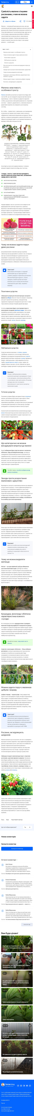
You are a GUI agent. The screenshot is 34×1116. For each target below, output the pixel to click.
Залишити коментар (17, 848)
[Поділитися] (20, 21)
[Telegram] (24, 1085)
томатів (28, 356)
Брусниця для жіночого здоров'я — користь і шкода (18, 904)
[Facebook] (18, 1085)
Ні (29, 827)
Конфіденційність (5, 1100)
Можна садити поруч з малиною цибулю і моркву (16, 79)
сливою (20, 352)
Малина (3, 95)
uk (18, 2)
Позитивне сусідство (10, 57)
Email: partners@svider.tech (7, 1111)
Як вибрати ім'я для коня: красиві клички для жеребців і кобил (18, 873)
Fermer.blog (2, 6)
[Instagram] (21, 1085)
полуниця (28, 396)
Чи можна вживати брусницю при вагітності (18, 919)
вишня (3, 413)
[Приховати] (30, 50)
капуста (16, 362)
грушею (24, 352)
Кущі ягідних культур (17, 819)
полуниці (14, 770)
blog (5, 2)
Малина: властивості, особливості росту (14, 52)
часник (13, 320)
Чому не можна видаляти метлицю (12, 72)
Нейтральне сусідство (10, 60)
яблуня (9, 298)
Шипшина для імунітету (12, 889)
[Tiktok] (30, 1085)
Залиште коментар (8, 844)
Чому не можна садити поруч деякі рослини (15, 55)
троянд (23, 358)
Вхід (25, 2)
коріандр (23, 320)
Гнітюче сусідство (9, 63)
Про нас (3, 1103)
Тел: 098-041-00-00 (5, 1109)
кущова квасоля (9, 362)
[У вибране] (29, 938)
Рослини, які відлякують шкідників (12, 82)
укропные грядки (19, 310)
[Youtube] (27, 1085)
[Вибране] (32, 2)
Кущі (7, 819)
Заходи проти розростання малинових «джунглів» (17, 69)
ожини (8, 770)
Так (25, 827)
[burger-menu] (32, 6)
